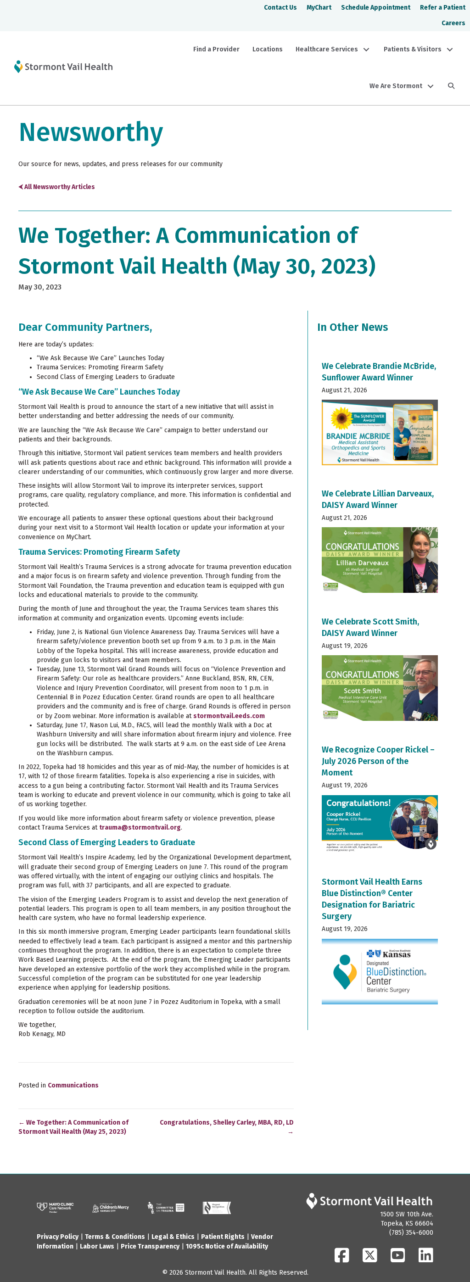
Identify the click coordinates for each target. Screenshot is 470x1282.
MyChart (319, 7)
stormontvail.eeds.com (229, 716)
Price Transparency (150, 1246)
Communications (73, 1085)
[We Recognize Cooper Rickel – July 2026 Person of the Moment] (380, 802)
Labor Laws (97, 1246)
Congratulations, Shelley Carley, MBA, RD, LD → (227, 1127)
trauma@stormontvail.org (140, 827)
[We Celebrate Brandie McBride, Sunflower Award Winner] (380, 416)
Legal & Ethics (173, 1237)
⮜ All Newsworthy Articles (56, 187)
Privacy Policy (57, 1237)
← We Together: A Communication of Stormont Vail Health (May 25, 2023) (73, 1127)
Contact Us (280, 7)
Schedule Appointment (375, 7)
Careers (453, 23)
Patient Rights (223, 1237)
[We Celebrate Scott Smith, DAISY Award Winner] (380, 672)
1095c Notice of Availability (227, 1246)
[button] (366, 49)
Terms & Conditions (115, 1237)
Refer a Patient (442, 7)
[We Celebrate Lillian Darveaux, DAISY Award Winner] (380, 544)
